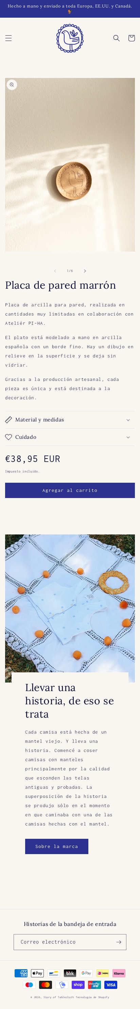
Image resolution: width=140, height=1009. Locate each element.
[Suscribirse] (118, 942)
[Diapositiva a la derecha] (84, 270)
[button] (8, 38)
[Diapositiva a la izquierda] (55, 270)
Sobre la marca (56, 846)
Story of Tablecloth (58, 997)
